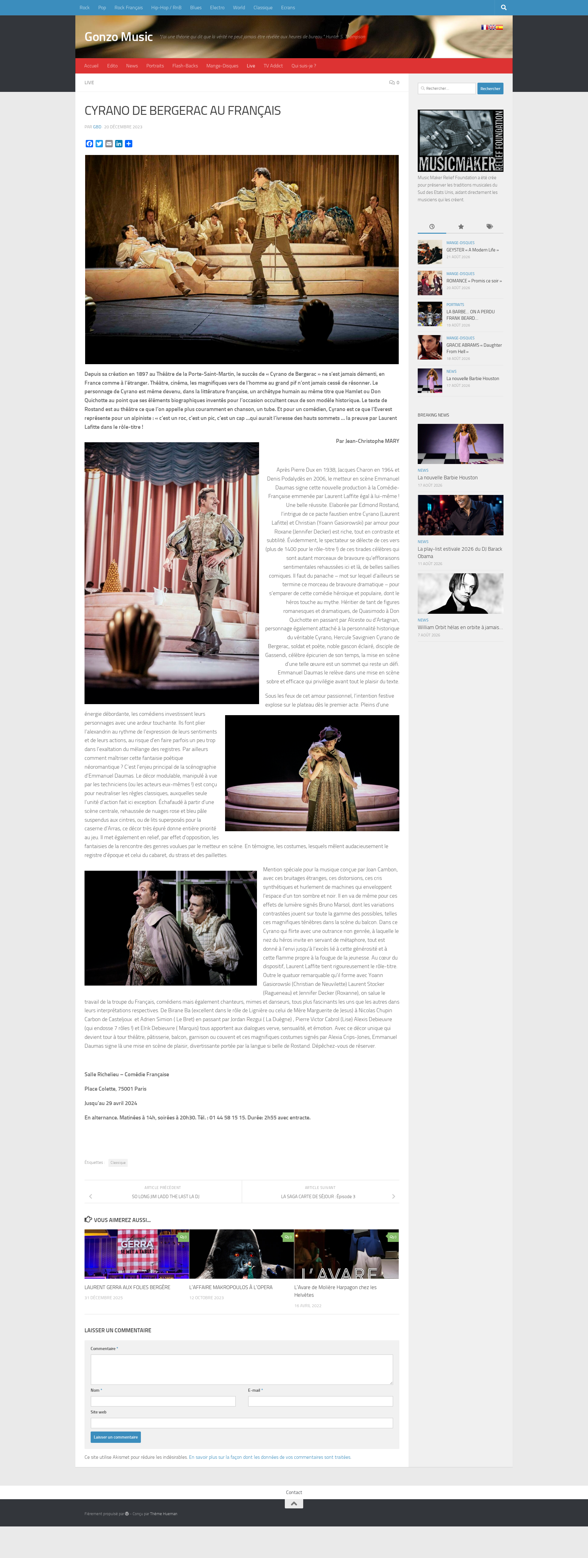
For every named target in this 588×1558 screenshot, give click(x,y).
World (239, 7)
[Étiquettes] (489, 227)
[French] (484, 27)
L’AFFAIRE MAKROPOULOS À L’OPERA (231, 1287)
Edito (112, 66)
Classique (263, 7)
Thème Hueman (163, 1513)
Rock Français (129, 7)
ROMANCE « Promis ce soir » (474, 281)
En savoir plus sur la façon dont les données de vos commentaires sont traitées (269, 1457)
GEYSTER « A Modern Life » (473, 250)
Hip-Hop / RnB (166, 7)
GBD (97, 127)
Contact (294, 1492)
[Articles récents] (432, 227)
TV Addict (273, 66)
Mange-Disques (222, 66)
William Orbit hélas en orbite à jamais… (460, 627)
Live (251, 66)
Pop (102, 7)
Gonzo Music (119, 36)
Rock (85, 7)
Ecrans (288, 7)
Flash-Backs (185, 66)
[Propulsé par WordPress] (127, 1514)
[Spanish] (499, 27)
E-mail (255, 1390)
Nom (96, 1390)
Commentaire (104, 1348)
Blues (196, 7)
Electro (217, 7)
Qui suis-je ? (304, 66)
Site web (99, 1412)
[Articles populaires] (460, 227)
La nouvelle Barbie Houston (473, 378)
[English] (492, 27)
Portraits (155, 66)
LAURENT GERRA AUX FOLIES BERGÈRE (127, 1287)
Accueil (91, 66)
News (132, 66)
